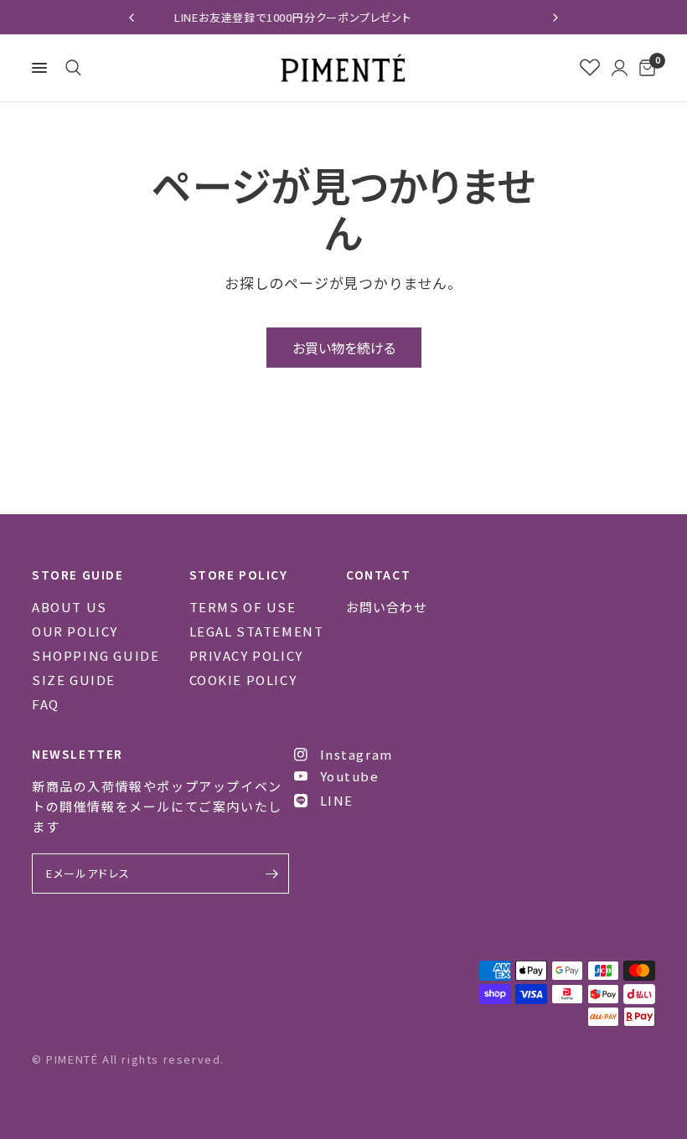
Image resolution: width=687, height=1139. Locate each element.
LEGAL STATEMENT (256, 631)
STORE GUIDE (78, 574)
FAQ (45, 704)
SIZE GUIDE (74, 679)
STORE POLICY (238, 574)
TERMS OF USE (243, 607)
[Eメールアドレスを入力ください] (272, 873)
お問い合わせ (386, 607)
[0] (644, 67)
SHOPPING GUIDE (95, 655)
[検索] (70, 67)
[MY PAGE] (619, 67)
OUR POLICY (75, 631)
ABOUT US (69, 607)
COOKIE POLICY (243, 679)
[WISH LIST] (590, 67)
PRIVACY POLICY (246, 655)
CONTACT (378, 574)
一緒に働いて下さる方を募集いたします (443, 17)
